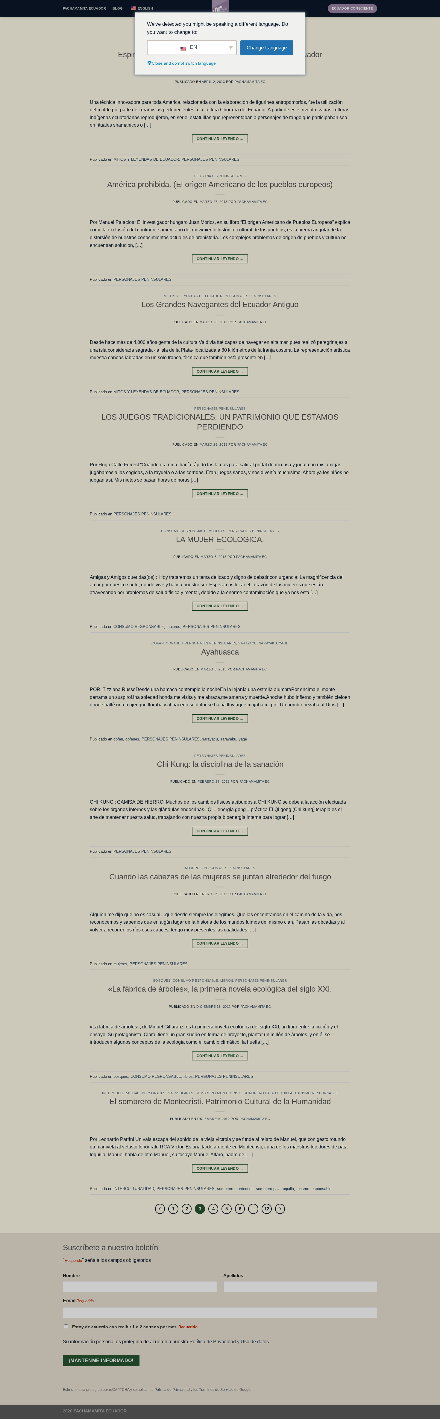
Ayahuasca (220, 652)
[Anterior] (160, 1209)
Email (78, 1300)
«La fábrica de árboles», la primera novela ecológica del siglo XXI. (220, 989)
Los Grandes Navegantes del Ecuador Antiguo (220, 304)
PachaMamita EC (250, 82)
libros (226, 980)
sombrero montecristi (218, 1093)
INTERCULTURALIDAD (121, 1093)
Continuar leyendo (220, 139)
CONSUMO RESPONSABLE (184, 531)
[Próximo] (280, 1209)
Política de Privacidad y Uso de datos (229, 1341)
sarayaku (268, 643)
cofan (157, 643)
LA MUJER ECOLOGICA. (220, 539)
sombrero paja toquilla (268, 1093)
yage (283, 643)
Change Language (267, 48)
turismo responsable (316, 1093)
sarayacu (247, 643)
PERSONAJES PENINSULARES (210, 159)
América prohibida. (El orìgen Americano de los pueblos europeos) (220, 184)
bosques (162, 980)
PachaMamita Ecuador (84, 8)
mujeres (217, 531)
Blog (118, 8)
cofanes (174, 643)
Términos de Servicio (216, 1390)
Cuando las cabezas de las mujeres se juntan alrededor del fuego (220, 876)
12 (266, 1208)
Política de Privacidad (172, 1390)
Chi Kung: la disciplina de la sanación (220, 764)
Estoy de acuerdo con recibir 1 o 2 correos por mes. (135, 1326)
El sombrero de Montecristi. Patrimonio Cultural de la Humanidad (220, 1101)
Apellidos (233, 1275)
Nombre (71, 1275)
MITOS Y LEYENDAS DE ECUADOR (146, 159)
